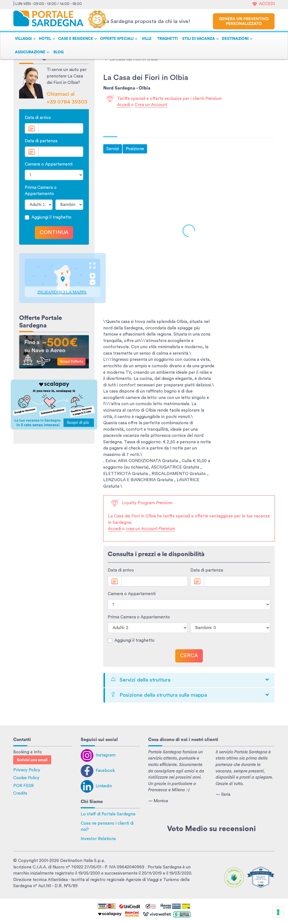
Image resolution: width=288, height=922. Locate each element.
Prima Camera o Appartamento (41, 190)
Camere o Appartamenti (49, 164)
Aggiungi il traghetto (51, 217)
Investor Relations (98, 839)
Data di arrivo (38, 118)
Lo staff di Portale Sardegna (108, 814)
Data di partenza (41, 141)
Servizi (112, 149)
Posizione (135, 149)
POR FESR (23, 786)
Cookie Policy (26, 778)
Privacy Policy (26, 770)
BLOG (58, 52)
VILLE (147, 39)
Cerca (189, 655)
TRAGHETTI (167, 39)
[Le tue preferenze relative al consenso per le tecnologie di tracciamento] (278, 912)
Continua (54, 232)
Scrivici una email (32, 760)
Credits (20, 793)
